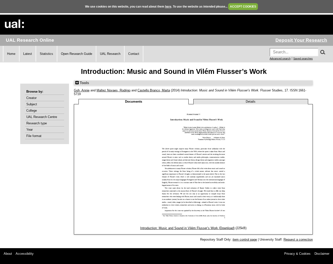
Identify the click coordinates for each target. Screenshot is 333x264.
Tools (84, 83)
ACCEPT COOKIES (243, 6)
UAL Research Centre (41, 117)
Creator (31, 98)
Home (11, 54)
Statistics (46, 54)
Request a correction (298, 239)
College (31, 110)
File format (33, 136)
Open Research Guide (76, 54)
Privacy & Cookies (297, 253)
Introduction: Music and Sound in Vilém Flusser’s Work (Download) (187, 228)
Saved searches (303, 58)
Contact (133, 54)
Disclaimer (321, 253)
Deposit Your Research (301, 40)
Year (29, 129)
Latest (27, 54)
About (8, 253)
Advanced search (280, 58)
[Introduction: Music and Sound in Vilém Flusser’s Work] (193, 224)
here (168, 6)
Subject (31, 104)
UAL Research (110, 54)
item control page (245, 239)
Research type (36, 123)
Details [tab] (250, 101)
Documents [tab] (133, 101)
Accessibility (25, 253)
